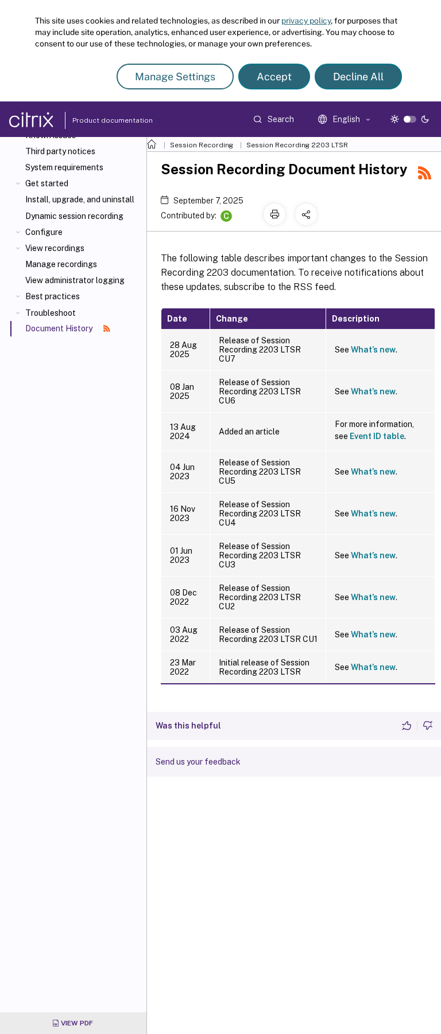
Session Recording (201, 145)
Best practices (52, 296)
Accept (274, 76)
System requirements (64, 167)
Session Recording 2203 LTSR (297, 145)
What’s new (373, 349)
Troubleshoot (50, 313)
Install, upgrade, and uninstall (79, 199)
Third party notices (60, 151)
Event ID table (377, 436)
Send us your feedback (198, 761)
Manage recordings (61, 264)
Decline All (358, 76)
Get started (46, 183)
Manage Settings (175, 76)
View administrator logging (75, 280)
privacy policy (306, 20)
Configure (44, 232)
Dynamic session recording (74, 216)
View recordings (54, 248)
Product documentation (98, 120)
